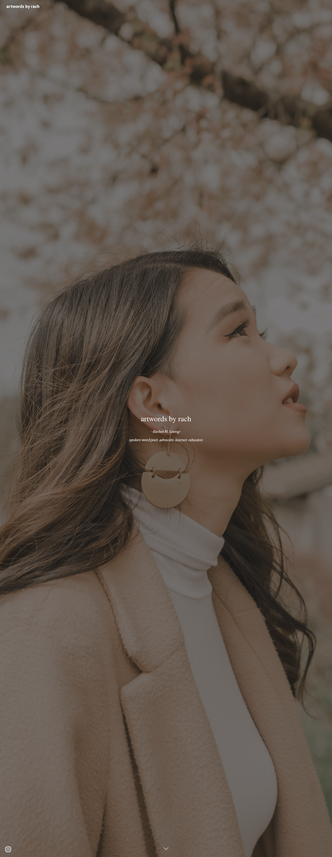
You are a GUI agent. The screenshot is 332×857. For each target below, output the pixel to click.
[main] (166, 418)
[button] (166, 848)
